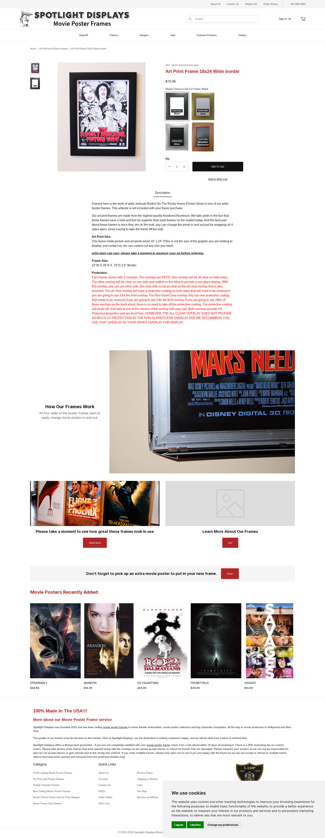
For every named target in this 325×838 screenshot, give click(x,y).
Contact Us (233, 4)
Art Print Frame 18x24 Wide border (88, 48)
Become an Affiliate (147, 797)
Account (103, 779)
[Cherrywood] (202, 137)
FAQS (102, 791)
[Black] (177, 106)
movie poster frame (158, 744)
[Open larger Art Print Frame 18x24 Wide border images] (101, 116)
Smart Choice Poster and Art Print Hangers (56, 797)
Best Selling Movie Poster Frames (52, 791)
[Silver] (177, 137)
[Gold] (202, 106)
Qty (167, 158)
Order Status (105, 797)
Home (33, 48)
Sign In (283, 18)
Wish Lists (104, 803)
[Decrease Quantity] (169, 166)
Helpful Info (251, 4)
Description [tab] (162, 192)
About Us (215, 4)
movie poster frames (115, 727)
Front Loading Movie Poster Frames (52, 772)
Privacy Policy (145, 772)
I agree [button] (179, 824)
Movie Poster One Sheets (47, 803)
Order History (270, 4)
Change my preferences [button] (222, 824)
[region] (35, 122)
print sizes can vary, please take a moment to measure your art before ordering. (148, 253)
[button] (35, 68)
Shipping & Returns (147, 779)
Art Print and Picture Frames (53, 48)
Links (140, 785)
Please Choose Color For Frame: (187, 89)
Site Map (142, 791)
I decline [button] (195, 824)
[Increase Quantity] (184, 166)
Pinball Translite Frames (46, 785)
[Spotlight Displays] (74, 18)
